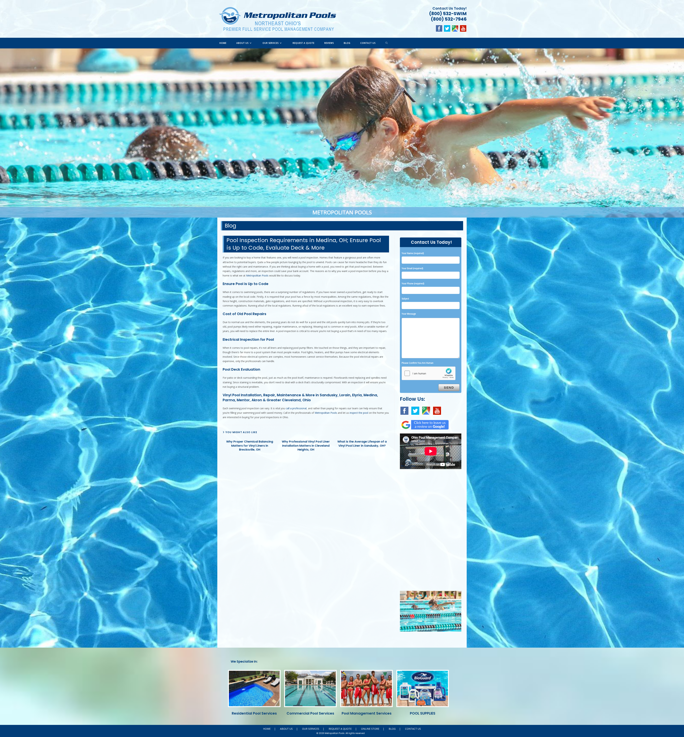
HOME (267, 728)
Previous (4, 132)
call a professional (296, 408)
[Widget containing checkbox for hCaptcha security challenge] (428, 373)
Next (679, 132)
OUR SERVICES (310, 728)
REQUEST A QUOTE (340, 728)
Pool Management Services (367, 713)
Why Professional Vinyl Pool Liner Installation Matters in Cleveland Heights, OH (306, 446)
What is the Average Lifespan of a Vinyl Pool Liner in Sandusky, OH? (362, 444)
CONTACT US (413, 728)
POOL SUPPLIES (422, 713)
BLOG (392, 728)
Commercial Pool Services (310, 713)
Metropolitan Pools (257, 275)
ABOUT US (286, 728)
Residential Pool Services (254, 713)
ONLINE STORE (370, 728)
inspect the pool (359, 412)
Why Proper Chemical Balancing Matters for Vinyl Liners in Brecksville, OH (249, 446)
